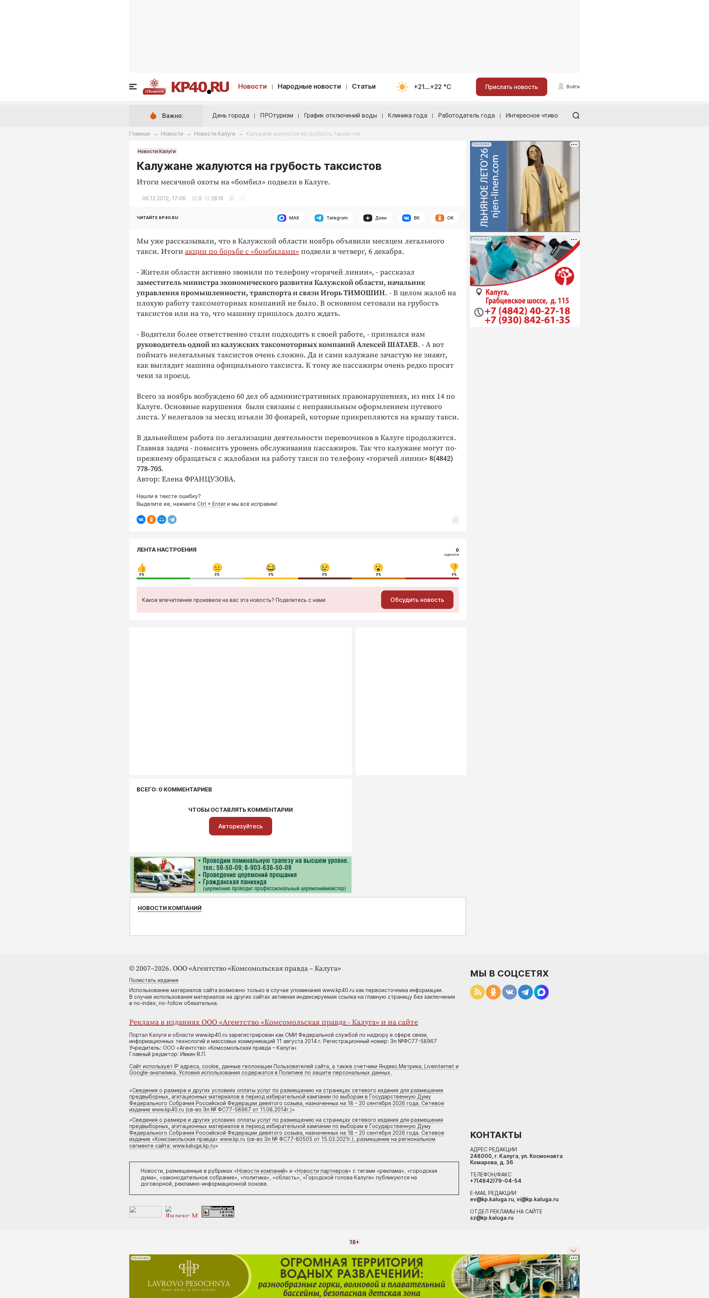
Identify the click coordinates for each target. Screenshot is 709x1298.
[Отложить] (231, 198)
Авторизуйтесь (240, 826)
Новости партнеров (322, 1171)
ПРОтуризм (276, 115)
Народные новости (309, 86)
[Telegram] (172, 519)
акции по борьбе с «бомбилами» (242, 251)
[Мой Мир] (161, 519)
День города (230, 115)
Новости (252, 86)
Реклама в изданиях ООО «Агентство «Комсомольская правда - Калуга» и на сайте (273, 1022)
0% (141, 574)
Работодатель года (466, 115)
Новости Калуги (214, 133)
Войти (573, 86)
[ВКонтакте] (141, 519)
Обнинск (154, 91)
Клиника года (407, 115)
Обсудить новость (417, 599)
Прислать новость (511, 87)
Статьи (364, 86)
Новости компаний (170, 908)
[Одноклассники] (151, 519)
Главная (139, 133)
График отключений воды (340, 115)
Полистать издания (153, 980)
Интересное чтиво (532, 115)
